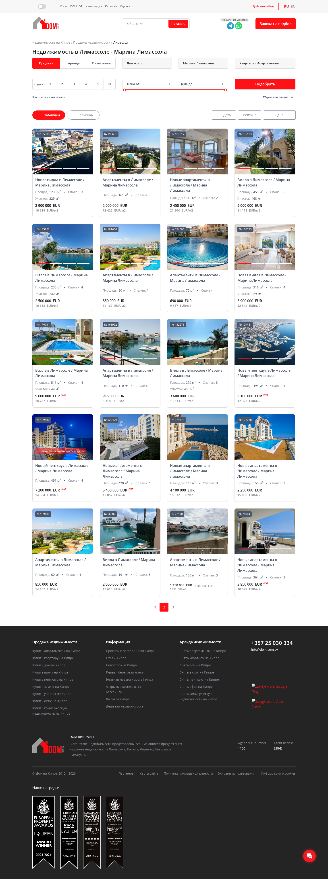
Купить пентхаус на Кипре (52, 679)
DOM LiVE (76, 6)
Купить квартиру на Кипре (53, 658)
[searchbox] (152, 63)
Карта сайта (149, 773)
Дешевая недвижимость (124, 706)
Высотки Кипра (118, 699)
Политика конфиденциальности (188, 773)
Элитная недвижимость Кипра (129, 679)
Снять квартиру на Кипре (199, 658)
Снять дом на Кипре (195, 665)
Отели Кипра (116, 658)
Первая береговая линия (125, 672)
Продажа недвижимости (91, 42)
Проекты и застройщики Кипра (130, 651)
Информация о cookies (278, 773)
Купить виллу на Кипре (50, 672)
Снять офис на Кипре (196, 686)
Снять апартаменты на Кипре (203, 651)
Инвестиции (93, 6)
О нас (63, 6)
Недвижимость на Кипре (51, 42)
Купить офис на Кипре (49, 701)
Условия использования (236, 773)
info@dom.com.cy (264, 649)
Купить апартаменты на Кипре (56, 651)
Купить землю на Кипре (51, 686)
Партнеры (126, 773)
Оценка (125, 6)
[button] (42, 168)
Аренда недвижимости (200, 642)
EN (293, 6)
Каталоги (111, 6)
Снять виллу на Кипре (197, 672)
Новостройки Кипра (121, 665)
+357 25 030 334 (272, 642)
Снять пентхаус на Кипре (199, 679)
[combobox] (147, 63)
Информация (118, 642)
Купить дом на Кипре (48, 665)
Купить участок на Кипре (51, 694)
